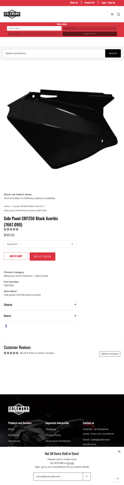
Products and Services (19, 423)
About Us (74, 2)
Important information (57, 423)
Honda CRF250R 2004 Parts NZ (28, 206)
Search (113, 53)
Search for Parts (90, 34)
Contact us (88, 423)
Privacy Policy (53, 435)
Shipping (8, 304)
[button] (11, 229)
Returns (7, 316)
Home (7, 206)
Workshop (14, 441)
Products (13, 435)
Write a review (110, 353)
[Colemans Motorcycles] (12, 14)
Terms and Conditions (58, 441)
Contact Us (90, 2)
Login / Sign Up (108, 2)
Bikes (11, 429)
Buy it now (42, 256)
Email (70, 463)
